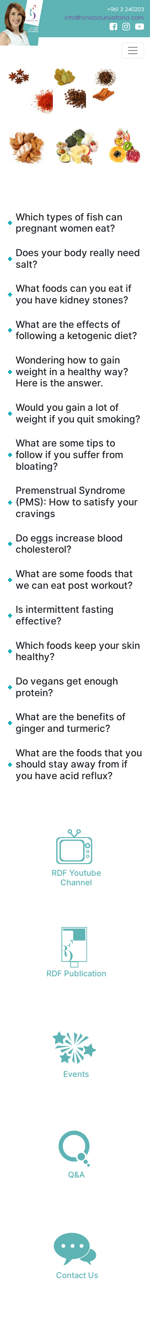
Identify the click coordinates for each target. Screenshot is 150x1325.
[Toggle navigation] (133, 50)
